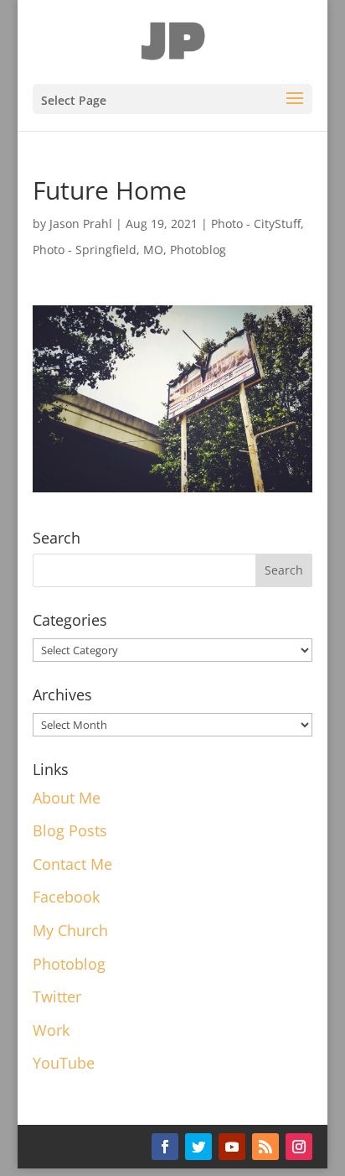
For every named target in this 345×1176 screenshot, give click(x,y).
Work (51, 1030)
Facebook (66, 897)
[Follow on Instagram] (299, 1146)
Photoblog (198, 250)
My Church (70, 930)
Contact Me (72, 864)
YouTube (64, 1063)
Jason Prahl (80, 224)
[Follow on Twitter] (198, 1146)
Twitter (57, 996)
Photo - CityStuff (256, 224)
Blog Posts (70, 830)
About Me (66, 798)
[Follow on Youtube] (232, 1146)
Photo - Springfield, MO (98, 250)
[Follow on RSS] (265, 1146)
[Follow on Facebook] (165, 1146)
